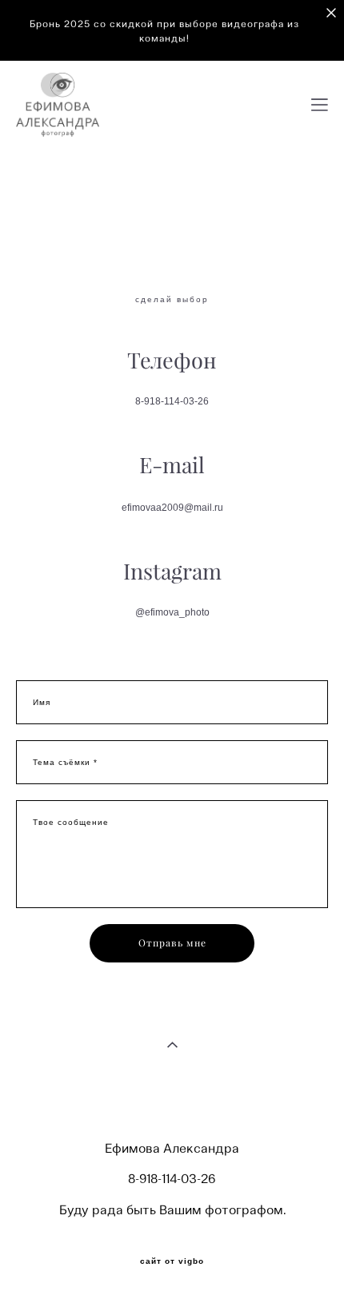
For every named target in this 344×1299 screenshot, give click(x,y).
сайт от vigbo (172, 1261)
